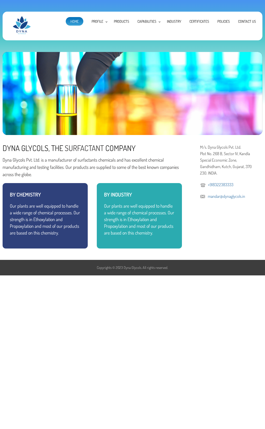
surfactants (87, 160)
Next (256, 92)
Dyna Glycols (132, 267)
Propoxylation (22, 226)
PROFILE (97, 21)
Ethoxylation (44, 219)
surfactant (84, 148)
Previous (9, 92)
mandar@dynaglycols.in (226, 196)
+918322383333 (220, 184)
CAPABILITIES (146, 21)
